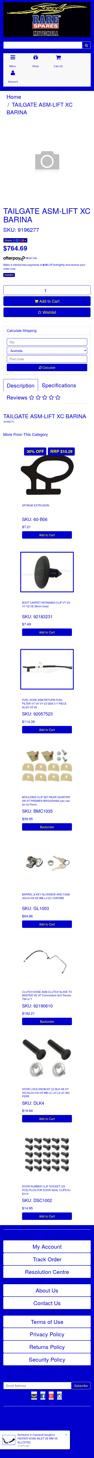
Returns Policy (47, 1346)
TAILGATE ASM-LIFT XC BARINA (40, 108)
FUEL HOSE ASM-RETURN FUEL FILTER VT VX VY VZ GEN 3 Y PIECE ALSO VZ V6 (44, 703)
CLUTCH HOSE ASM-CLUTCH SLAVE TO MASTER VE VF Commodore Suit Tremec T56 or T (47, 995)
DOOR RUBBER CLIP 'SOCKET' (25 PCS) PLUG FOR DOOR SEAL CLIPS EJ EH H (46, 1189)
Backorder (47, 827)
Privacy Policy (47, 1334)
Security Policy (47, 1359)
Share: (9, 240)
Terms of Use (47, 1321)
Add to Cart (48, 301)
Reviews (18, 397)
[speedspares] (47, 18)
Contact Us (47, 1303)
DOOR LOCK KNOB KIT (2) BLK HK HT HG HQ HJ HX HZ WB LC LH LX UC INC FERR (46, 1092)
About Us (47, 1290)
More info (31, 258)
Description (21, 385)
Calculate (48, 367)
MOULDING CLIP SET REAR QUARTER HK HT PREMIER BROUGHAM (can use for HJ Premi (46, 800)
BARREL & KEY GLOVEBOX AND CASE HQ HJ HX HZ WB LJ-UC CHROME (46, 896)
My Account (47, 1246)
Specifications (59, 385)
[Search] (86, 45)
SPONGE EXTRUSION (35, 505)
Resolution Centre (47, 1271)
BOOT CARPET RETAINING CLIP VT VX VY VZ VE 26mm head (46, 604)
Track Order (47, 1259)
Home (14, 96)
